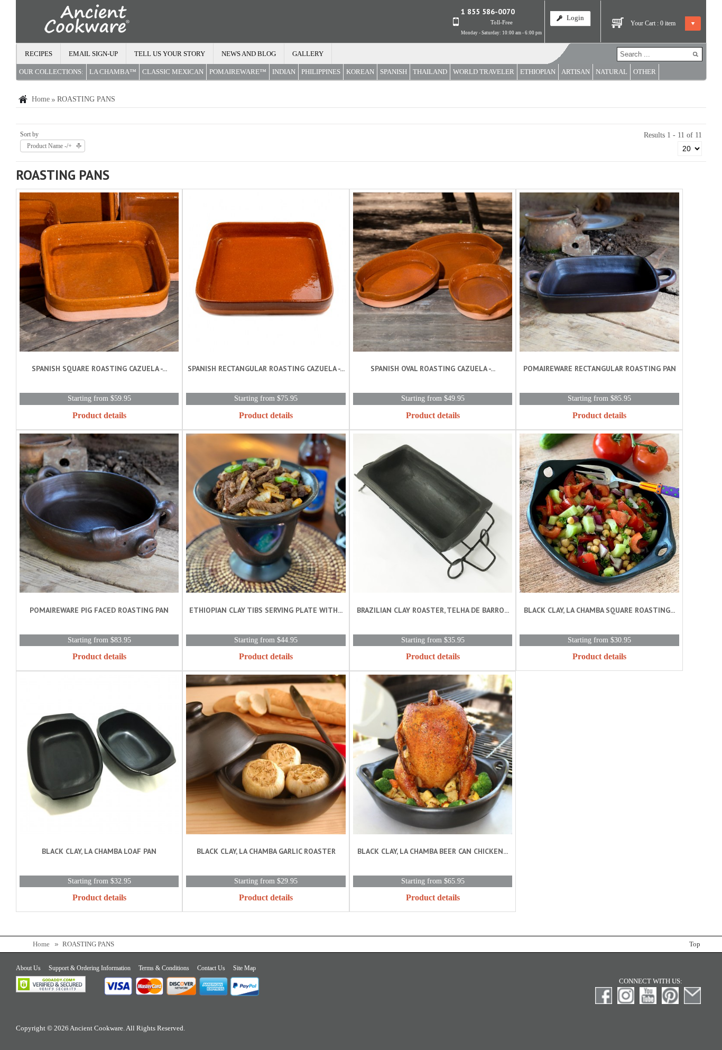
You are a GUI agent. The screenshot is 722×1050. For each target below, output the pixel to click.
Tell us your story (169, 54)
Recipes (38, 54)
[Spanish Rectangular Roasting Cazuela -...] (265, 274)
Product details (99, 415)
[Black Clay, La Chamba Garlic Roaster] (265, 756)
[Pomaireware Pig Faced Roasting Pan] (99, 515)
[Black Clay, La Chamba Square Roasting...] (599, 515)
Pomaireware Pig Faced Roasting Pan (99, 610)
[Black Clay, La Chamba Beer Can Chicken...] (432, 756)
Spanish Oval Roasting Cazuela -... (433, 368)
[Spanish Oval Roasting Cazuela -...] (432, 274)
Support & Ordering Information (90, 968)
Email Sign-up (93, 54)
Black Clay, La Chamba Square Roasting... (599, 610)
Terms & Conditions (163, 968)
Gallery (307, 54)
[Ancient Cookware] (73, 21)
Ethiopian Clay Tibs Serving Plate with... (266, 610)
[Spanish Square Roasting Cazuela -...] (99, 274)
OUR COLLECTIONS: (51, 72)
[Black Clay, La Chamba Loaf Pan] (99, 756)
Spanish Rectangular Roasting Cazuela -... (266, 368)
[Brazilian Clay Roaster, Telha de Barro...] (432, 515)
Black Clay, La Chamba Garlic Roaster (266, 851)
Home (41, 99)
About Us (28, 968)
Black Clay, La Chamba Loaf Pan (99, 851)
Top (694, 944)
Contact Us (211, 968)
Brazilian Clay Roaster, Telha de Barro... (433, 610)
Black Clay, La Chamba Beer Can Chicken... (432, 851)
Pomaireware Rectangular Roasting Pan (599, 368)
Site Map (244, 968)
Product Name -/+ (49, 146)
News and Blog (248, 54)
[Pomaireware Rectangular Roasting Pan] (599, 274)
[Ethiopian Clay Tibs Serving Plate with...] (265, 515)
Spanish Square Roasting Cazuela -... (99, 368)
